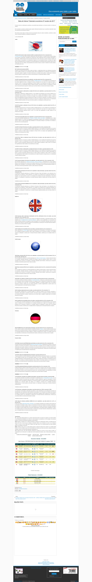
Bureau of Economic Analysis (36, 344)
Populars (62, 45)
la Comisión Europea (35, 279)
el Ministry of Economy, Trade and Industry (34, 161)
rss (77, 1)
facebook (73, 1)
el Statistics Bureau (37, 80)
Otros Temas (58, 14)
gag (21, 487)
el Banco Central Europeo (41, 258)
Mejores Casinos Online (63, 92)
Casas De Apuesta (46, 564)
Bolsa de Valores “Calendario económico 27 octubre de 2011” (36, 21)
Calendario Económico (23, 488)
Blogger (76, 581)
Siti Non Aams (61, 89)
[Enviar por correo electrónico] (15, 490)
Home (15, 14)
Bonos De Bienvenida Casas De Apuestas (46, 562)
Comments (68, 45)
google (75, 1)
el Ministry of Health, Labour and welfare (37, 118)
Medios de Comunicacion (48, 14)
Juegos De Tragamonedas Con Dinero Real (46, 563)
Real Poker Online (46, 561)
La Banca (20, 14)
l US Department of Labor (47, 377)
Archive (64, 14)
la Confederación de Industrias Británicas (28, 219)
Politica (25, 14)
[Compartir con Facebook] (20, 490)
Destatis (41, 329)
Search (76, 18)
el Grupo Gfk (25, 230)
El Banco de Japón (19, 56)
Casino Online (61, 94)
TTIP (29, 14)
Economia (39, 14)
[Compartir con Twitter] (18, 490)
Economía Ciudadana (18, 581)
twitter (72, 1)
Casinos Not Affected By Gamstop (65, 87)
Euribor (33, 14)
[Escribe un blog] (17, 490)
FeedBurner (56, 576)
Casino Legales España (63, 96)
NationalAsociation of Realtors (28, 403)
